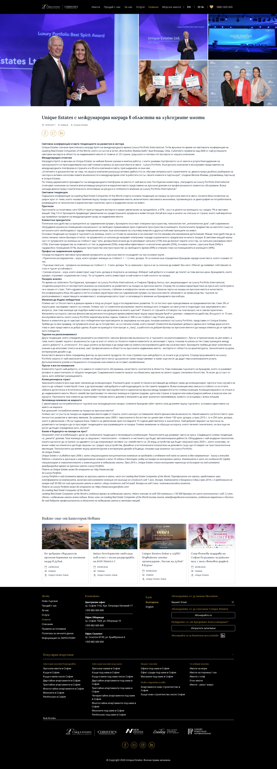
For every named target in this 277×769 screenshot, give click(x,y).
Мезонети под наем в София (108, 710)
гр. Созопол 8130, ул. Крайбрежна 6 (105, 637)
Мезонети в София (53, 692)
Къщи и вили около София (58, 676)
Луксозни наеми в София (106, 668)
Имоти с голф (197, 676)
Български (152, 602)
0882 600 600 (225, 7)
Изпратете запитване (203, 628)
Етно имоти (196, 680)
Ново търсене (50, 601)
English (150, 606)
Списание (47, 624)
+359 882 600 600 (94, 610)
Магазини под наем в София (157, 676)
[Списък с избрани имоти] (211, 7)
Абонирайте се (203, 615)
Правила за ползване (54, 628)
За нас (128, 7)
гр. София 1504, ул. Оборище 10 (103, 620)
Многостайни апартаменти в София (63, 688)
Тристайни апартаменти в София (61, 684)
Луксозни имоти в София (57, 668)
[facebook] (125, 745)
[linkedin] (151, 745)
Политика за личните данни (57, 633)
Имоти (96, 7)
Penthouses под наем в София (109, 714)
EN (189, 7)
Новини (153, 7)
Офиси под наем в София (155, 668)
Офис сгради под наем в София (158, 672)
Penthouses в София (54, 696)
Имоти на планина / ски (203, 672)
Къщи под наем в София (105, 672)
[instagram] (143, 745)
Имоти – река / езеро (201, 684)
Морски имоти (171, 7)
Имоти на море (198, 668)
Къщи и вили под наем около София (112, 676)
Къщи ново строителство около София (163, 694)
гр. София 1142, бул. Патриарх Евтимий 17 (109, 605)
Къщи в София (51, 672)
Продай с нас (112, 7)
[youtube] (134, 745)
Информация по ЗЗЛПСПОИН (58, 638)
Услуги (140, 7)
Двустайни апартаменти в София (61, 680)
